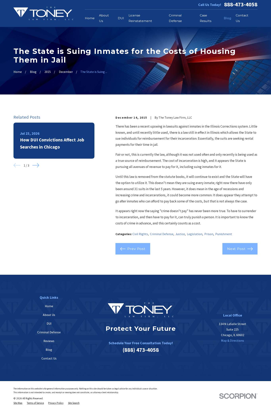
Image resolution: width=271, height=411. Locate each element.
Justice (180, 234)
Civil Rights (140, 234)
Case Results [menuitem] (205, 18)
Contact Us (49, 358)
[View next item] (35, 165)
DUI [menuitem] (121, 18)
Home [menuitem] (90, 18)
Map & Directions (232, 340)
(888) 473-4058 (141, 349)
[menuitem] (17, 403)
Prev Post (136, 249)
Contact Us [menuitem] (242, 18)
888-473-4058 (241, 4)
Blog (49, 350)
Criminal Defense (161, 234)
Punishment (223, 234)
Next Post (236, 249)
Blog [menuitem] (227, 18)
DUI (49, 323)
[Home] (43, 13)
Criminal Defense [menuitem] (175, 18)
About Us (49, 315)
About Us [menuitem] (104, 18)
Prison (208, 234)
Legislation (194, 234)
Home (49, 306)
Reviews (48, 341)
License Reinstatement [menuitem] (140, 18)
